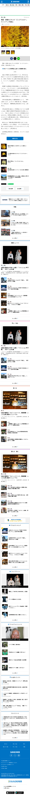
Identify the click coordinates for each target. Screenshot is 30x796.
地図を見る (15, 138)
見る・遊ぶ (12, 4)
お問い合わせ (4, 766)
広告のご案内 (4, 768)
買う (16, 4)
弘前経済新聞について (6, 760)
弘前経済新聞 (15, 2)
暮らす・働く (21, 4)
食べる (7, 4)
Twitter (15, 755)
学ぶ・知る (27, 4)
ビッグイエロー (7, 24)
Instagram (18, 755)
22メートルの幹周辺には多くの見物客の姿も (15, 68)
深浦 (2, 24)
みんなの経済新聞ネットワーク (15, 782)
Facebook (11, 755)
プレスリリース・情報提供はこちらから (9, 762)
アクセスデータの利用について (8, 764)
